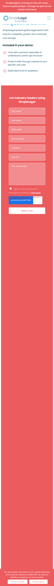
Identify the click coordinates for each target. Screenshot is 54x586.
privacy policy (36, 193)
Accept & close (17, 581)
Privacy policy (38, 581)
